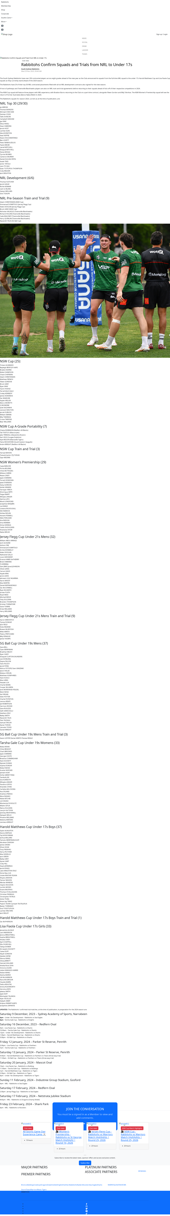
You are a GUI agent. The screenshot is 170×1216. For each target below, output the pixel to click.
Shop (3, 10)
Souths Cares (6, 18)
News (84, 38)
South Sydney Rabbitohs (30, 69)
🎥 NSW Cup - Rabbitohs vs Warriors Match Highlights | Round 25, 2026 (133, 1136)
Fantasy (125, 1197)
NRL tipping (115, 1197)
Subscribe (85, 1163)
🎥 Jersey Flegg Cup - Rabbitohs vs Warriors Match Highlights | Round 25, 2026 (100, 1136)
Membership (6, 6)
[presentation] (84, 1155)
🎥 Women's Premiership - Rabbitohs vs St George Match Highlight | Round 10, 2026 (69, 1137)
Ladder (85, 50)
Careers (71, 1197)
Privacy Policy (60, 1197)
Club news (25, 61)
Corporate (5, 14)
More (3, 22)
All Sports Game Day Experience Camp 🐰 (34, 1133)
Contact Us (87, 1197)
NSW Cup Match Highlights (132, 1128)
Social (84, 42)
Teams (84, 54)
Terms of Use (46, 1197)
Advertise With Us (101, 1197)
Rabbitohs (5, 2)
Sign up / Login (162, 34)
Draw (84, 46)
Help (78, 1197)
